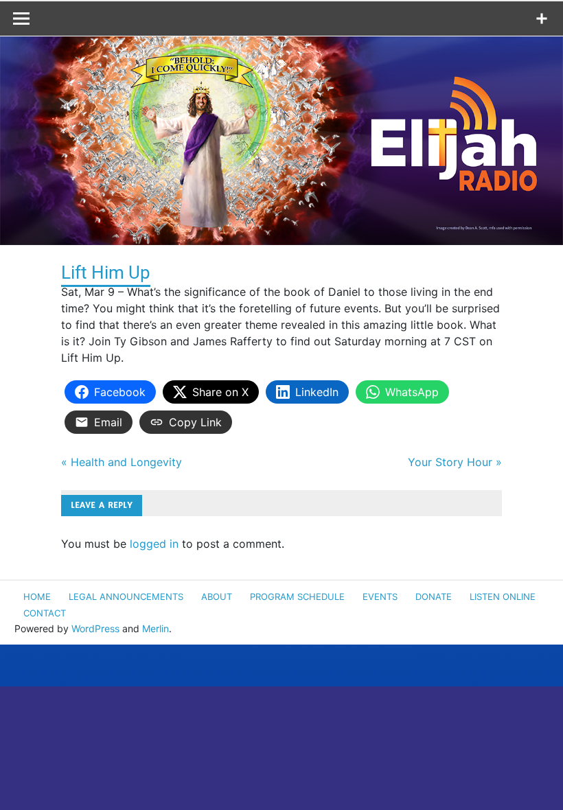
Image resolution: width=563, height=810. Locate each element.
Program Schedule (297, 596)
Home (37, 596)
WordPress (95, 628)
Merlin (155, 628)
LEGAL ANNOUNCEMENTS (126, 596)
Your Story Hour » (455, 462)
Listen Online (503, 596)
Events (380, 596)
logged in (154, 544)
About (216, 596)
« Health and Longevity (121, 462)
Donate (433, 596)
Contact (44, 613)
